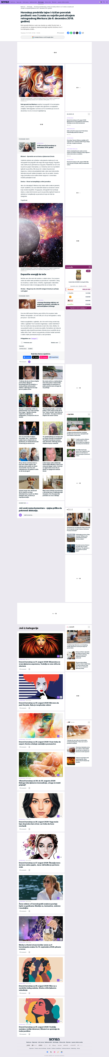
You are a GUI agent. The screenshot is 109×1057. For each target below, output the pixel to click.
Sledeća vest (54, 342)
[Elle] (45, 1045)
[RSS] (58, 1052)
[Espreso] (40, 1045)
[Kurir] (28, 1045)
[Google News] (61, 1052)
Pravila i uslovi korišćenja (40, 1048)
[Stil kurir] (49, 1045)
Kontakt (49, 1048)
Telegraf (33, 338)
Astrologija (29, 6)
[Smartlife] (65, 1045)
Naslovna (23, 6)
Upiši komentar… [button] (28, 515)
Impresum (31, 1048)
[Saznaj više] (89, 414)
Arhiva (78, 1048)
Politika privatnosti (66, 1048)
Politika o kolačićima (56, 1048)
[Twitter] (50, 1052)
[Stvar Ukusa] (79, 1045)
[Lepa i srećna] (60, 1045)
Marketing (73, 1048)
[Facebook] (47, 1052)
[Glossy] (54, 1045)
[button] (61, 33)
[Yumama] (73, 1045)
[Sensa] (5, 2)
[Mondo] (34, 1045)
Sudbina (30, 348)
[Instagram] (54, 1052)
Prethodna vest (28, 342)
